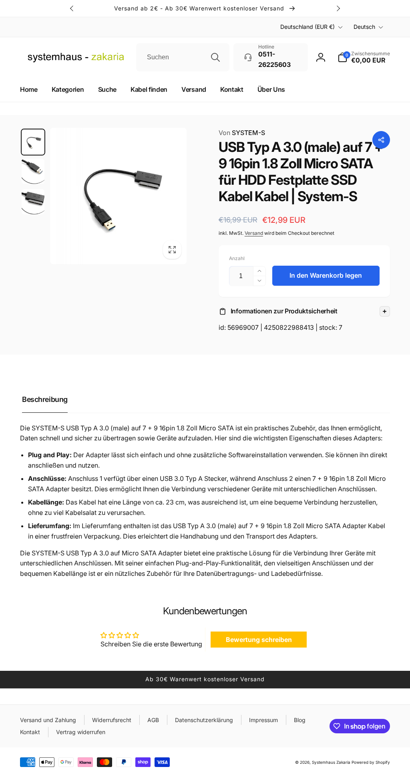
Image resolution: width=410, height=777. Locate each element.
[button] (304, 311)
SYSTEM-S (242, 133)
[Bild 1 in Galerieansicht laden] (33, 142)
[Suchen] (215, 57)
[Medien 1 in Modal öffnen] (118, 196)
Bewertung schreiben (259, 640)
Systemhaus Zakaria (331, 762)
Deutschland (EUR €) (307, 26)
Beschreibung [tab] (45, 399)
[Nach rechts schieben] (338, 8)
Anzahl (237, 258)
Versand (254, 233)
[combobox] (182, 57)
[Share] (381, 140)
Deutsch (364, 26)
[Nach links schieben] (72, 8)
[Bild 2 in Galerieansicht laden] (33, 171)
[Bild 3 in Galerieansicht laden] (33, 201)
